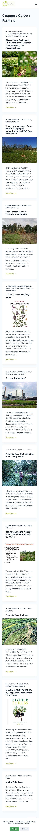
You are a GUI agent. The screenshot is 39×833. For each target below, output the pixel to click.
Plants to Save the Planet (15, 374)
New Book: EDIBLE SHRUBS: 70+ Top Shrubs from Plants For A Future (19, 692)
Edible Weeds (21, 34)
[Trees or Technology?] (19, 395)
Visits (8, 778)
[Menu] (36, 4)
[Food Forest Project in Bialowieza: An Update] (19, 231)
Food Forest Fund (24, 120)
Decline (24, 829)
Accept (14, 829)
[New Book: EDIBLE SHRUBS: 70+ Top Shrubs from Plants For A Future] (19, 712)
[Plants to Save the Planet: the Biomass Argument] (19, 473)
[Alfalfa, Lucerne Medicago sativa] (19, 314)
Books (8, 684)
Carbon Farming (12, 32)
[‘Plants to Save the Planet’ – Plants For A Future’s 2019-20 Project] (19, 553)
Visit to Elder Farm (14, 782)
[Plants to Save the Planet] (19, 631)
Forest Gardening (12, 122)
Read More (10, 107)
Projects (23, 36)
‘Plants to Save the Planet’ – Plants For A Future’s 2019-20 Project (19, 534)
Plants (17, 36)
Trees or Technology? (16, 378)
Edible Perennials (24, 286)
